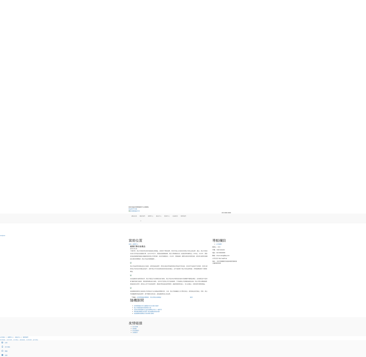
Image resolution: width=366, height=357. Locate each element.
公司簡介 (2, 337)
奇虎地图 (29, 340)
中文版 (135, 209)
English (131, 209)
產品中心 (158, 216)
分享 (6, 343)
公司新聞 (219, 244)
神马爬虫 (35, 340)
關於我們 (142, 216)
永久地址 (7, 347)
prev (4, 235)
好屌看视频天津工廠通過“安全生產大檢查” (146, 306)
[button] (142, 220)
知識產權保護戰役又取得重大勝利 (144, 313)
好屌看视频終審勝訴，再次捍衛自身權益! (149, 297)
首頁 (130, 244)
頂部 (6, 355)
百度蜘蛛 (2, 340)
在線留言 (175, 216)
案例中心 (167, 216)
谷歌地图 (9, 340)
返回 (191, 297)
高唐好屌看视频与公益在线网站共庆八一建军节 (148, 309)
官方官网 (135, 327)
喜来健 (134, 328)
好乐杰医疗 (135, 330)
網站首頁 (134, 216)
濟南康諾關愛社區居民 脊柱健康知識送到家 (147, 311)
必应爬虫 (15, 340)
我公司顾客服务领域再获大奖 (142, 308)
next (1, 235)
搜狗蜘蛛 (22, 340)
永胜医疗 (135, 332)
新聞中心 (150, 216)
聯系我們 (183, 216)
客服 (6, 351)
